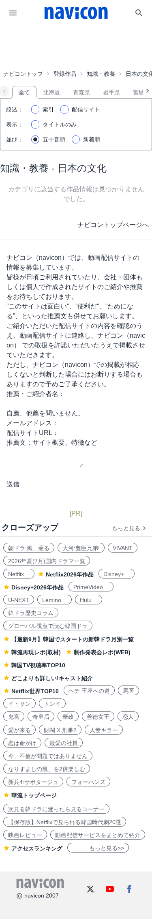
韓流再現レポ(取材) (36, 652)
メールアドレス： (32, 423)
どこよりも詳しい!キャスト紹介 (52, 678)
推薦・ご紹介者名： (35, 393)
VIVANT (123, 548)
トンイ (52, 703)
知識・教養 (101, 74)
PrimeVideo (91, 587)
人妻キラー (104, 730)
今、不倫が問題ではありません (48, 756)
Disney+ (116, 574)
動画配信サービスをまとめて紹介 (97, 835)
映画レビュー (25, 835)
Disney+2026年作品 (37, 587)
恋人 (128, 716)
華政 (68, 716)
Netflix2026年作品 (70, 574)
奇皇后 (40, 716)
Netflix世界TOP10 (35, 691)
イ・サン (19, 703)
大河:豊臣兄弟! (81, 548)
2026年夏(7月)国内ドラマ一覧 (46, 561)
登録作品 (65, 74)
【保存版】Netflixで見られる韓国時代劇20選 (64, 822)
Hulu (88, 600)
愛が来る (19, 730)
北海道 (51, 92)
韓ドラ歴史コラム (31, 613)
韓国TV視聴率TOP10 (38, 665)
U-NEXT (18, 600)
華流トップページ (34, 795)
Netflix (19, 574)
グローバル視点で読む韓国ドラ (48, 626)
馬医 (128, 691)
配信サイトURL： (32, 432)
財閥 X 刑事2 (60, 730)
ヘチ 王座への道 (89, 691)
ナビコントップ (23, 74)
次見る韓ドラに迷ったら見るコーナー (56, 809)
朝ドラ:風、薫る (28, 548)
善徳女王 (98, 716)
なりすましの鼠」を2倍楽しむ (46, 769)
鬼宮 (13, 716)
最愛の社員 (63, 743)
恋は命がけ (22, 743)
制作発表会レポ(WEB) (102, 652)
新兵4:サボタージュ (33, 782)
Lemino (54, 600)
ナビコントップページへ (113, 224)
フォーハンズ (88, 782)
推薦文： (19, 442)
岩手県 (111, 92)
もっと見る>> (98, 848)
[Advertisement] (76, 46)
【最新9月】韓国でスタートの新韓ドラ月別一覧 (72, 639)
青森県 (81, 92)
